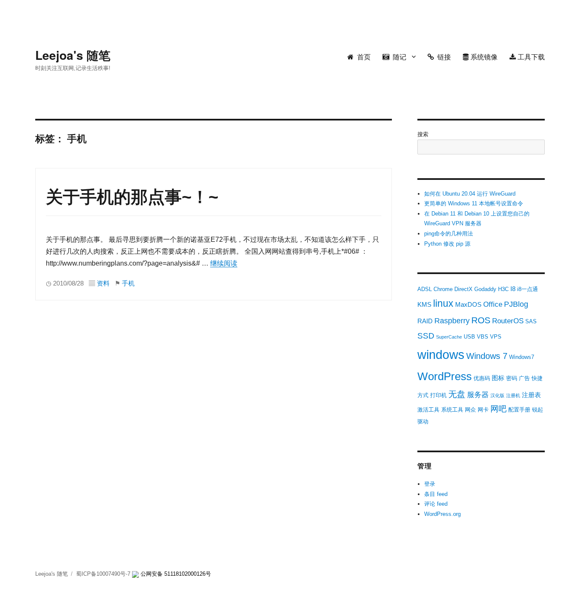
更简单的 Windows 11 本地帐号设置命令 (473, 203)
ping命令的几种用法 (448, 233)
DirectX (463, 289)
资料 (103, 283)
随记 (397, 57)
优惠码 (481, 378)
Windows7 (521, 357)
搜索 (422, 134)
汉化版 (497, 395)
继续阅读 (223, 263)
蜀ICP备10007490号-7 (104, 574)
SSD (425, 335)
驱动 (422, 421)
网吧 (498, 408)
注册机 (513, 395)
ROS (480, 320)
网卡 (483, 409)
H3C (503, 289)
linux (443, 303)
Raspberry (452, 321)
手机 (128, 283)
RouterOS (508, 321)
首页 (362, 57)
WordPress (444, 376)
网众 (470, 409)
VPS (495, 336)
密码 (511, 378)
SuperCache (449, 336)
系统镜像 (483, 57)
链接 (442, 57)
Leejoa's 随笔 (72, 55)
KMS (424, 304)
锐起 (537, 409)
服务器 (478, 395)
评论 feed (436, 504)
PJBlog (516, 304)
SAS (531, 321)
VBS (482, 336)
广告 (524, 378)
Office (492, 304)
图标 (498, 377)
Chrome (443, 289)
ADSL (424, 289)
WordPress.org (442, 514)
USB (469, 336)
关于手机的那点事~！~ (132, 197)
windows (441, 354)
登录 (429, 484)
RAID (425, 321)
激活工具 (428, 409)
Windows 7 (486, 356)
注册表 (531, 394)
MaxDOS (468, 304)
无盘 (456, 394)
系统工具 (452, 409)
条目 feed (436, 494)
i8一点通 (527, 289)
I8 (512, 288)
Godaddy (485, 289)
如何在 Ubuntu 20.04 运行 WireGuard (469, 193)
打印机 (438, 395)
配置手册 (519, 409)
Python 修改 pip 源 (447, 244)
